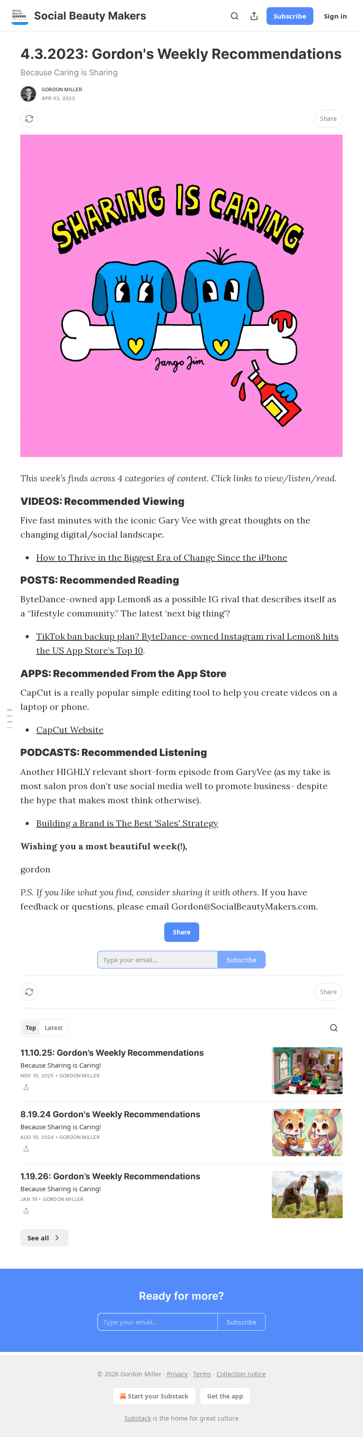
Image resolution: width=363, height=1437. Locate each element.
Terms (202, 1374)
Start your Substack (158, 1396)
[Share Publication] (254, 16)
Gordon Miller (62, 89)
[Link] (8, 501)
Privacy (177, 1374)
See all (38, 1237)
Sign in (335, 16)
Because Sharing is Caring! (60, 1065)
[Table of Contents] (10, 718)
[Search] (234, 16)
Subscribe (290, 16)
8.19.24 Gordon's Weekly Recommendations (110, 1114)
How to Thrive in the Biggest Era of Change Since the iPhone (161, 557)
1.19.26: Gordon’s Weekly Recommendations (110, 1176)
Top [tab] (31, 1028)
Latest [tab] (54, 1028)
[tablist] (44, 1028)
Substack (137, 1418)
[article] (181, 1071)
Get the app (225, 1396)
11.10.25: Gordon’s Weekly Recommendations (112, 1053)
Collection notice (241, 1374)
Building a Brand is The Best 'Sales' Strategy (127, 823)
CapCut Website (70, 729)
